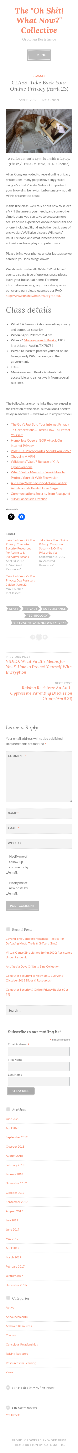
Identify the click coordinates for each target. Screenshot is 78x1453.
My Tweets (13, 1415)
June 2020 (12, 1119)
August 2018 (14, 1155)
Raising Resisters (17, 1353)
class (14, 608)
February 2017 (15, 1266)
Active (10, 1307)
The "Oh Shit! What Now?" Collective (39, 20)
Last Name (15, 1074)
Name (13, 813)
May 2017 (12, 1239)
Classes (39, 76)
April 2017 (12, 1248)
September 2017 (17, 1202)
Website (14, 843)
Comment (17, 756)
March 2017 (13, 1257)
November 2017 (16, 1183)
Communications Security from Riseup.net (40, 493)
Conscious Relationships (22, 1344)
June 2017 (12, 1229)
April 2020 (12, 1128)
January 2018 (14, 1174)
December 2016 (16, 1285)
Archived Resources (19, 1326)
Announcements (17, 1316)
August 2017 (14, 1211)
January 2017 (14, 1275)
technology (37, 615)
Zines (9, 1372)
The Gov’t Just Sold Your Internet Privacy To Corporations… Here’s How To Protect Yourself (40, 429)
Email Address (18, 1044)
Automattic (54, 1445)
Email (13, 828)
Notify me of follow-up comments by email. (18, 864)
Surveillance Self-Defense (29, 499)
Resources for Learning (21, 1363)
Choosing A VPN (23, 456)
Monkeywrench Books (40, 340)
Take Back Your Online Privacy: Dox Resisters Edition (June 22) (20, 580)
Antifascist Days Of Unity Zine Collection (32, 966)
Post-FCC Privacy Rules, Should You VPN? (41, 451)
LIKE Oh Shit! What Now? (33, 1387)
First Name (15, 1059)
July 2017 (12, 1220)
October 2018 (15, 1146)
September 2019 (17, 1137)
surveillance (54, 608)
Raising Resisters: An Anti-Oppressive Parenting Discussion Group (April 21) (41, 691)
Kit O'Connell (50, 99)
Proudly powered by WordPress (39, 1440)
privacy (31, 608)
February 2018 (15, 1165)
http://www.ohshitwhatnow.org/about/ (34, 296)
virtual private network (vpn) (39, 622)
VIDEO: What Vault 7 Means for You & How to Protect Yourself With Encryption (39, 665)
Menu (41, 55)
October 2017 (15, 1192)
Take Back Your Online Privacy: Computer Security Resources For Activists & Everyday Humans (20, 548)
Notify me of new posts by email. (18, 888)
